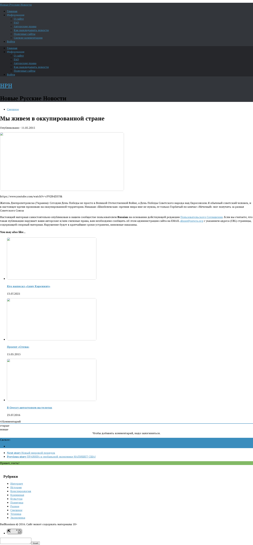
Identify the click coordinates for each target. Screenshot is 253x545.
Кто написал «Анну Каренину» (28, 286)
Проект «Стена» (18, 347)
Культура (16, 499)
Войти (11, 41)
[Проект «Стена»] (51, 339)
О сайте (19, 19)
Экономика (17, 518)
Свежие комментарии (28, 38)
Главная (12, 11)
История (16, 487)
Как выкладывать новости (31, 30)
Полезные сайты (24, 34)
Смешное (13, 109)
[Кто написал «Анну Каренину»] (51, 279)
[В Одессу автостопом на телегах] (51, 400)
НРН (6, 85)
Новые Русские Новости (16, 5)
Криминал (17, 495)
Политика (16, 502)
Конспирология (20, 491)
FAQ (16, 22)
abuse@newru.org (191, 221)
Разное (14, 506)
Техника (15, 514)
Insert (35, 543)
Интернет (16, 483)
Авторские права (25, 26)
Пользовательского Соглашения (201, 217)
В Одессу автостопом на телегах (29, 407)
